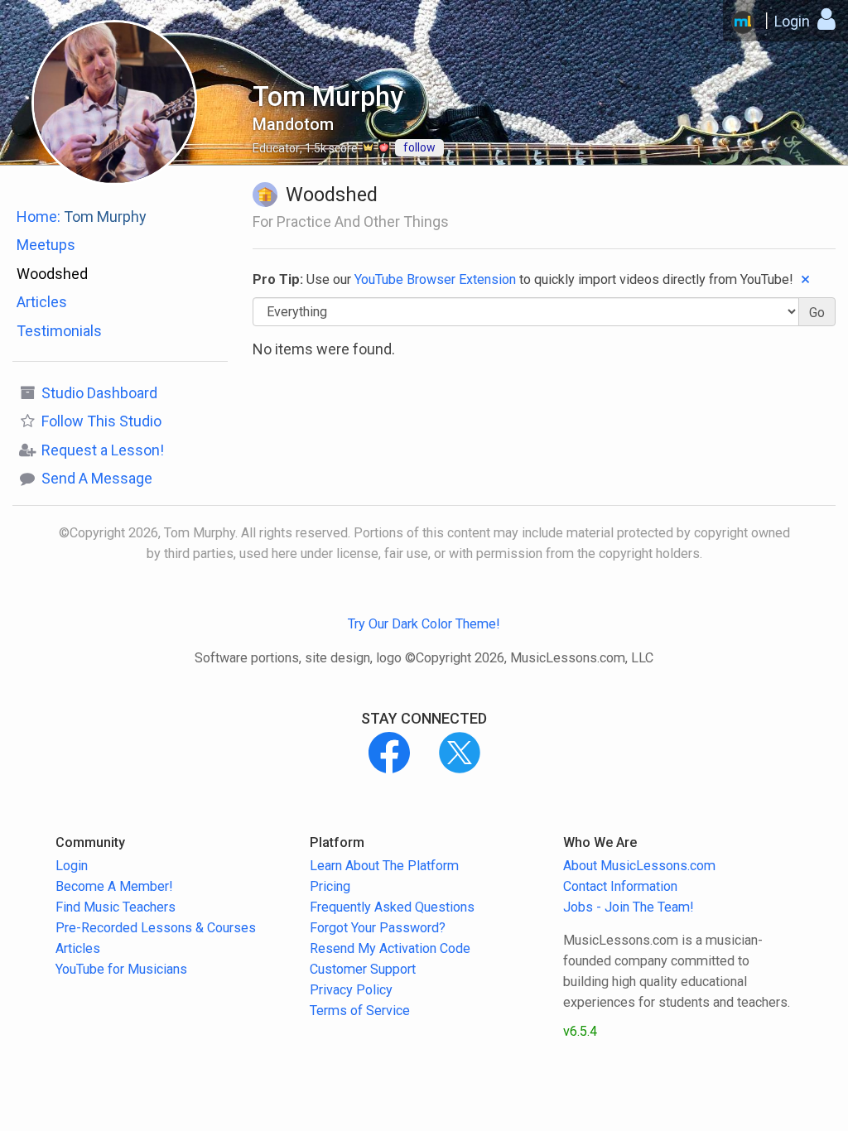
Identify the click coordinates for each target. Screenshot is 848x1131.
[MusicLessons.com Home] (742, 22)
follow (419, 147)
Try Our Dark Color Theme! (424, 624)
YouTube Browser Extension (435, 279)
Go (817, 312)
